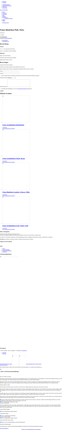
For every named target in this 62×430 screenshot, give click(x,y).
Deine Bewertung (4, 77)
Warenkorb (4, 6)
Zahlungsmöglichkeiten (6, 5)
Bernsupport (24, 350)
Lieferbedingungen (6, 4)
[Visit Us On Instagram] (36, 429)
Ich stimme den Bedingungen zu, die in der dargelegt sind (16, 88)
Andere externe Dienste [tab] (4, 403)
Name (1, 71)
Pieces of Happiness (4, 9)
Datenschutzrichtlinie (22, 88)
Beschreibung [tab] (5, 40)
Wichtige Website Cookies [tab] (5, 384)
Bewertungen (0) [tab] (5, 41)
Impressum (4, 251)
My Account (4, 7)
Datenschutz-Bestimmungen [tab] (5, 424)
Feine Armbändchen (8, 38)
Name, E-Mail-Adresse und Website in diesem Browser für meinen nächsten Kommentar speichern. (20, 75)
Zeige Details (12, 128)
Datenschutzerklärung (4, 428)
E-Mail (1, 73)
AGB (3, 248)
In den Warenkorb (3, 37)
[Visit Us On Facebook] (26, 429)
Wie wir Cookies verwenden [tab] (5, 376)
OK (0, 369)
